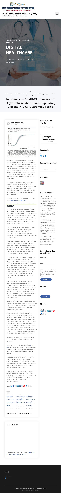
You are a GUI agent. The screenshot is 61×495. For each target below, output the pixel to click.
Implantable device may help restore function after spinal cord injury (47, 214)
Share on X (50, 141)
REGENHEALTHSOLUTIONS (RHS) (19, 13)
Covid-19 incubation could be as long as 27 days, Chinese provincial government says (20, 398)
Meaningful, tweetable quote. (49, 137)
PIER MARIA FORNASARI (17, 123)
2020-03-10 (14, 124)
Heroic (39, 488)
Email (42, 263)
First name (43, 257)
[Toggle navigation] (57, 13)
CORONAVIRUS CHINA (25, 413)
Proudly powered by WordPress (23, 488)
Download (10, 205)
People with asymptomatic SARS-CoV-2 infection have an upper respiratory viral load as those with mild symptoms (30, 400)
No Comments (12, 413)
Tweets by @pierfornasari (46, 127)
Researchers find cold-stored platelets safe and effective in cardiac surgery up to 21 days (48, 220)
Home (30, 91)
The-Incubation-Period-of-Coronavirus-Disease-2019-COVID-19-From (21, 204)
